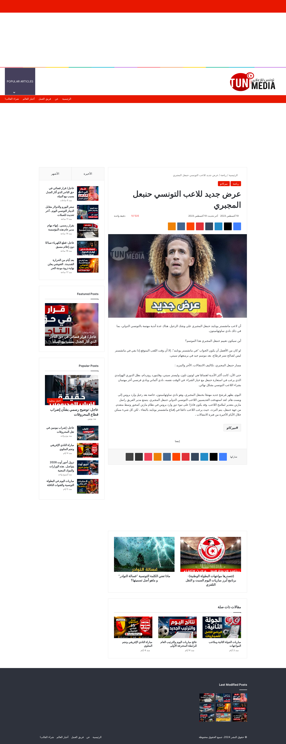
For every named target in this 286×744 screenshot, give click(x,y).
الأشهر (55, 173)
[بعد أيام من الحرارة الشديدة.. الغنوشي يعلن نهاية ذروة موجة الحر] (87, 265)
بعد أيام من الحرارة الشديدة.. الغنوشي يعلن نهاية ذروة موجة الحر (61, 264)
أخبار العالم (197, 81)
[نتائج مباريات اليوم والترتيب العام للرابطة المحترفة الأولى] (177, 627)
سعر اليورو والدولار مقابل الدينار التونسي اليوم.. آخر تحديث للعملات (60, 210)
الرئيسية (213, 81)
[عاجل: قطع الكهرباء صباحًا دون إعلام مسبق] (87, 248)
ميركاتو (224, 183)
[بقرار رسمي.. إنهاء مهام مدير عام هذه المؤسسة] (87, 230)
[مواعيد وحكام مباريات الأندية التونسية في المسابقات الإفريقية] (206, 717)
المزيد (139, 81)
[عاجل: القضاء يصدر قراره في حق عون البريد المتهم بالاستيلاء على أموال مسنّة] (239, 717)
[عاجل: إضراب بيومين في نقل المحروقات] (87, 433)
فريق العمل (45, 98)
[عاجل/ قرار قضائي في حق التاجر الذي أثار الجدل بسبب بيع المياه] (87, 193)
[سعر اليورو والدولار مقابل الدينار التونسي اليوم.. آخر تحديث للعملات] (87, 212)
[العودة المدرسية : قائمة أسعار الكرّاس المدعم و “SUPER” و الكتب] (223, 717)
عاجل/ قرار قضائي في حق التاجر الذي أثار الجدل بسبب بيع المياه (60, 192)
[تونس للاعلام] (254, 81)
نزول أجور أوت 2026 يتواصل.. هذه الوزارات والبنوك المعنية (61, 466)
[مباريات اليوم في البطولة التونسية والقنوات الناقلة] (87, 486)
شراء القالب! (12, 98)
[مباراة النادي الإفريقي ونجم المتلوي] (133, 627)
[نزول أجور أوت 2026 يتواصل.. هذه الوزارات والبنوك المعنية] (87, 467)
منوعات (155, 81)
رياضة (223, 175)
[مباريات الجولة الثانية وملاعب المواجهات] (222, 627)
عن (56, 98)
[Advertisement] (143, 40)
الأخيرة (88, 173)
